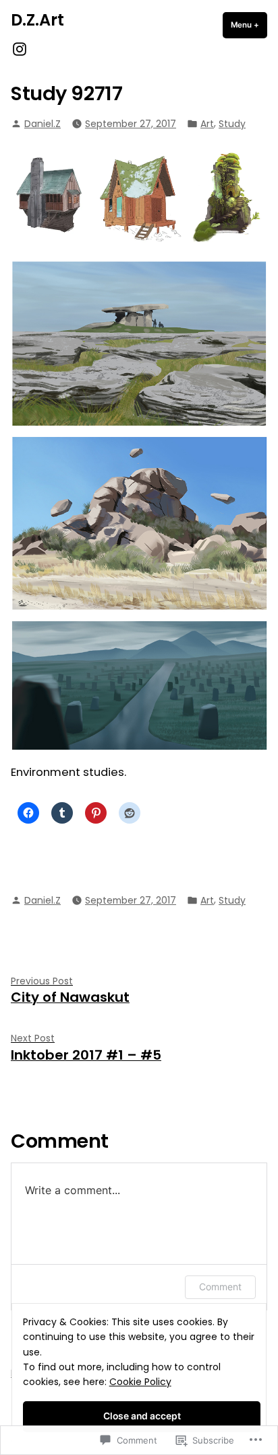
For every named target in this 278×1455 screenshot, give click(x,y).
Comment (220, 1286)
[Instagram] (19, 49)
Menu (249, 25)
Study (232, 123)
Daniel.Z (42, 123)
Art (207, 123)
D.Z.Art (37, 20)
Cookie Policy (140, 1381)
